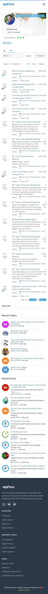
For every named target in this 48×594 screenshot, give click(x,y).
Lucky (15, 369)
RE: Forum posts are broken (21, 398)
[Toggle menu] (44, 4)
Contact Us (6, 568)
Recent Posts (38, 16)
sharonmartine (18, 394)
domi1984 (16, 360)
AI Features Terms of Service (12, 575)
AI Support (40, 56)
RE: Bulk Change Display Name (24, 219)
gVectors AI (6, 524)
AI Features (6, 516)
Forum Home (24, 16)
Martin (15, 439)
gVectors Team (7, 563)
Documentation (7, 540)
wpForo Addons (8, 528)
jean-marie (16, 351)
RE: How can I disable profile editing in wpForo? (28, 466)
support (15, 333)
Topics (34, 64)
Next (42, 300)
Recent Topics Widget (19, 367)
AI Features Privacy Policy (11, 571)
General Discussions (28, 89)
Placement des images (19, 349)
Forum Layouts (7, 520)
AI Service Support (9, 548)
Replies (41, 64)
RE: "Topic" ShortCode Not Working (26, 122)
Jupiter (15, 405)
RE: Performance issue (19, 432)
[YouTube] (9, 504)
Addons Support (8, 552)
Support (29, 56)
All (28, 64)
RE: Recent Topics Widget (20, 442)
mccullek (16, 462)
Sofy (14, 428)
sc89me (15, 344)
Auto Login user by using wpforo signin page (27, 358)
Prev (33, 300)
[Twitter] (4, 504)
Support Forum (7, 544)
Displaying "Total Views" (19, 331)
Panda (15, 326)
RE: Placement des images (20, 421)
